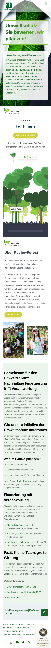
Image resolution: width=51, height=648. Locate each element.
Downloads (8, 624)
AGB (19, 628)
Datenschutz (9, 628)
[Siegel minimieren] (49, 632)
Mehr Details (13, 314)
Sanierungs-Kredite (15, 534)
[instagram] (11, 642)
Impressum (28, 628)
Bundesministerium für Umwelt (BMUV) (24, 592)
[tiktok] (23, 642)
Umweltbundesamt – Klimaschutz (21, 587)
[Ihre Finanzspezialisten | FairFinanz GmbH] (9, 9)
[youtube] (17, 642)
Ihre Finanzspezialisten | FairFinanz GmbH (18, 634)
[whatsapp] (29, 642)
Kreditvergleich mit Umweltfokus (21, 542)
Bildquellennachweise (27, 624)
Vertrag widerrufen (13, 631)
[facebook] (5, 642)
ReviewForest (23, 481)
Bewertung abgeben (25, 135)
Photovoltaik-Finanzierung (18, 525)
